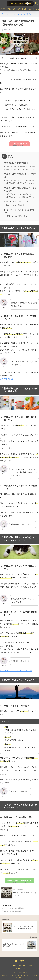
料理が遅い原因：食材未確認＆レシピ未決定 (21, 166)
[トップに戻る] (3, 969)
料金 (9, 9)
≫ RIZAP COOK (6, 379)
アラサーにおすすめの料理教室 (13, 908)
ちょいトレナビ (19, 968)
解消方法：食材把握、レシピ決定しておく (20, 169)
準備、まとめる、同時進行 (15, 205)
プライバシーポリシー (19, 972)
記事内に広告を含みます (18, 58)
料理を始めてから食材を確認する (16, 163)
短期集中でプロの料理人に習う (16, 216)
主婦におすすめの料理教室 (11, 911)
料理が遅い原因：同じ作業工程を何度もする (21, 180)
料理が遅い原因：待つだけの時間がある (19, 194)
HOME (20, 961)
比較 (13, 9)
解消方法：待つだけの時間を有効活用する (20, 197)
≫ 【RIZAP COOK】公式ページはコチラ (16, 671)
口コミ (3, 9)
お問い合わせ (22, 9)
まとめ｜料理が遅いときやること (16, 201)
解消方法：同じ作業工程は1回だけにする (20, 183)
